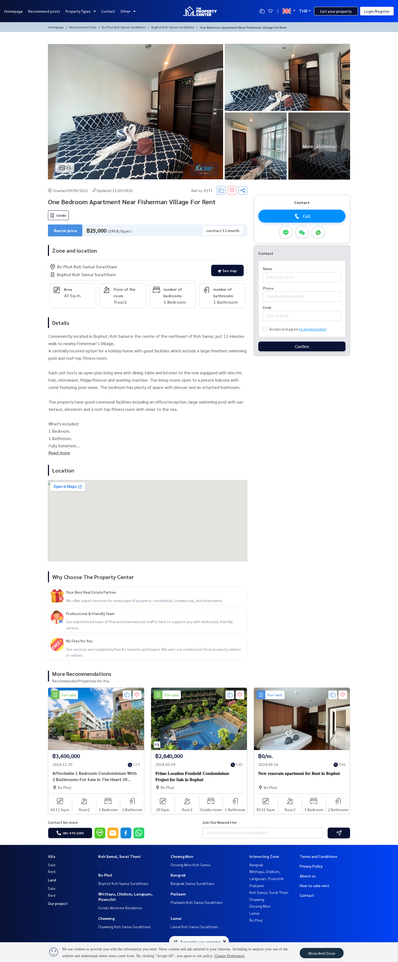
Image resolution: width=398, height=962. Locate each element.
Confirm (302, 346)
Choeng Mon (182, 856)
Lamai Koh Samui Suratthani (194, 926)
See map (229, 270)
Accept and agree (283, 328)
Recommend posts (44, 11)
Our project (58, 903)
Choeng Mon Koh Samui (190, 864)
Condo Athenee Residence (120, 907)
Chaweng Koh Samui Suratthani (124, 926)
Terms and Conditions (318, 856)
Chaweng (106, 918)
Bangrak (178, 874)
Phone (268, 288)
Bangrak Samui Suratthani (192, 883)
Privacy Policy (311, 866)
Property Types (78, 11)
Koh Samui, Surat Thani (119, 856)
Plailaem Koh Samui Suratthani (197, 902)
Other (125, 11)
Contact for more (63, 822)
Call (307, 216)
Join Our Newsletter (219, 822)
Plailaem (178, 893)
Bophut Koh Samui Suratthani (172, 27)
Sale (52, 864)
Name (267, 268)
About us (308, 875)
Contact (108, 11)
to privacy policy (312, 328)
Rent (52, 871)
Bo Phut (105, 874)
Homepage (13, 11)
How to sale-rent (314, 885)
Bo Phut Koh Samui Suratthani (124, 27)
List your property (336, 11)
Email (267, 307)
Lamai (176, 918)
